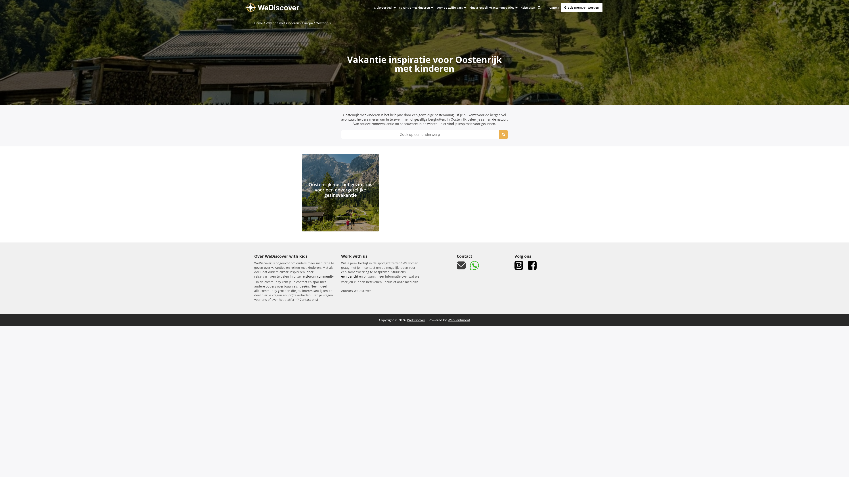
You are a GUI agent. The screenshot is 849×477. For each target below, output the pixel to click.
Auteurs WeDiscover (356, 291)
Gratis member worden (581, 7)
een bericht (349, 276)
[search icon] (503, 134)
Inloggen (552, 7)
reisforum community (318, 276)
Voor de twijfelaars (449, 7)
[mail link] (461, 265)
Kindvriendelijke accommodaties (492, 7)
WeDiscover (416, 320)
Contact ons (308, 299)
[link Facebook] (532, 265)
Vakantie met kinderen (414, 7)
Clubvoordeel (383, 7)
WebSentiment (459, 320)
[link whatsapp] (474, 265)
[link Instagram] (518, 265)
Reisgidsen (528, 7)
